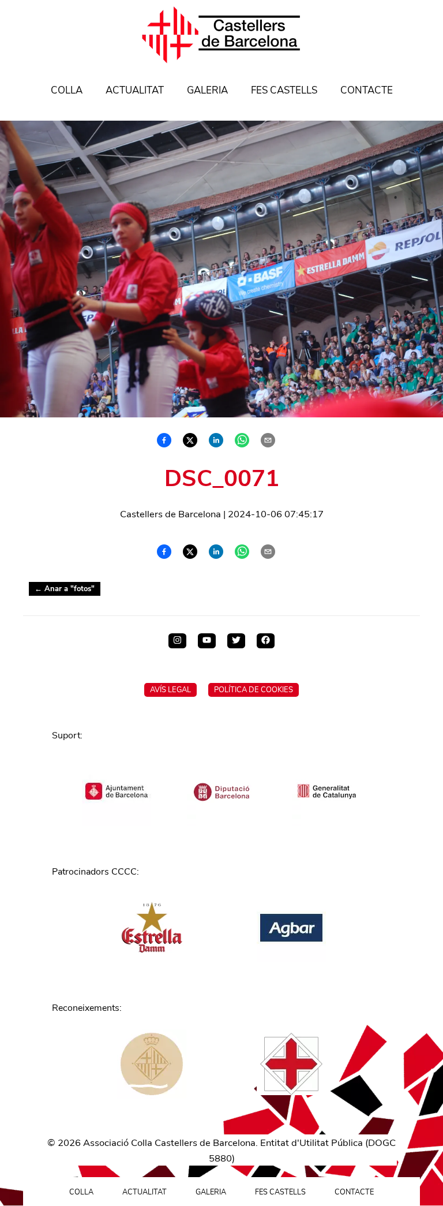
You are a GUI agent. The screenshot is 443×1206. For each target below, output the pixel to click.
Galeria (207, 90)
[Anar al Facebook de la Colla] (266, 640)
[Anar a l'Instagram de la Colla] (177, 640)
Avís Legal (170, 690)
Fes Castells (284, 90)
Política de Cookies (253, 690)
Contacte (366, 90)
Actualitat (135, 90)
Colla (66, 90)
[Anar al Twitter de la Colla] (236, 640)
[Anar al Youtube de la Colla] (207, 640)
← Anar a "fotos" (65, 589)
